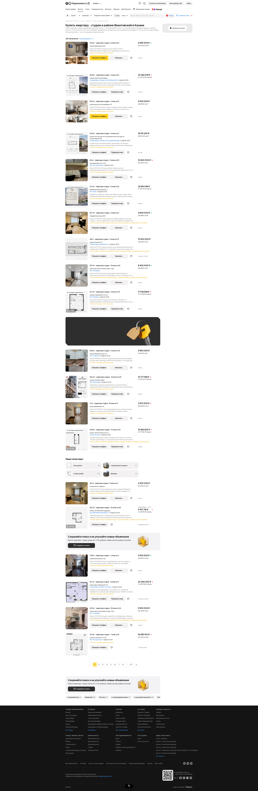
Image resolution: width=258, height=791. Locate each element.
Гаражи (118, 744)
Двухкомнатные (93, 741)
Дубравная (119, 712)
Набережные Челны (162, 718)
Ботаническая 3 (95, 435)
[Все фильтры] (68, 16)
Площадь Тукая (120, 721)
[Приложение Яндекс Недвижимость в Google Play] (184, 778)
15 (131, 664)
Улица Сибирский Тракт (145, 721)
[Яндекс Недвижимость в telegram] (191, 763)
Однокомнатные (93, 744)
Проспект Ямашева (144, 715)
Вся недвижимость (72, 763)
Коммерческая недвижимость (126, 747)
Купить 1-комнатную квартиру (166, 744)
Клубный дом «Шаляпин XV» (99, 244)
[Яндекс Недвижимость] (78, 3)
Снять (139, 738)
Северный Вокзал (121, 724)
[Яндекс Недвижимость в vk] (184, 763)
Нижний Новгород (72, 727)
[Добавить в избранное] (131, 57)
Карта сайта (159, 763)
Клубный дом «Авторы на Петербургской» (104, 80)
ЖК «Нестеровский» (96, 165)
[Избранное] (140, 3)
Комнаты (119, 750)
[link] (188, 3)
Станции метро (70, 744)
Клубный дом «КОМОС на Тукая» (100, 587)
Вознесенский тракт (144, 727)
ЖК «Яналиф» (94, 297)
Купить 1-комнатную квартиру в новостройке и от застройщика (177, 750)
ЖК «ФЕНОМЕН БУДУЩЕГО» (99, 513)
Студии (90, 747)
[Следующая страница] (136, 664)
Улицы (68, 747)
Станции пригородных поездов (76, 750)
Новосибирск (70, 718)
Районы (68, 741)
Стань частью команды (96, 763)
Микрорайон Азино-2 (95, 715)
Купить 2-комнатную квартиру (166, 741)
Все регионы (70, 753)
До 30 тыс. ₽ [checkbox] (74, 334)
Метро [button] (171, 15)
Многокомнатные (94, 738)
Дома (117, 738)
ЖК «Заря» (93, 191)
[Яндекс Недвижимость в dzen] (188, 763)
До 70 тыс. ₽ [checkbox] (101, 334)
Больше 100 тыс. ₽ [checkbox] (77, 340)
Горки (117, 715)
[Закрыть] (191, 15)
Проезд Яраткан (143, 724)
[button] (144, 3)
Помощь (149, 763)
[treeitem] (71, 9)
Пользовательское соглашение (116, 763)
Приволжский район (94, 712)
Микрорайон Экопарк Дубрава (98, 727)
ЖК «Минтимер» (95, 382)
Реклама (83, 763)
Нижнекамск (160, 715)
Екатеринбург (70, 721)
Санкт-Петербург (71, 715)
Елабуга (158, 712)
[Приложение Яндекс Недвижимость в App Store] (180, 778)
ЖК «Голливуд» (95, 270)
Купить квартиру (161, 738)
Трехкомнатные (93, 750)
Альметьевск (160, 724)
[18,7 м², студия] (78, 224)
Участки (118, 741)
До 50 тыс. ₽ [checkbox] (87, 334)
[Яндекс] (188, 787)
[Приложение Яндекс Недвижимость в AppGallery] (187, 778)
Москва (68, 712)
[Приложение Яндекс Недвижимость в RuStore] (191, 778)
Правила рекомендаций (137, 763)
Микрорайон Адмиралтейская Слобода (101, 724)
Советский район (93, 718)
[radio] (99, 665)
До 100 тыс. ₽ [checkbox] (115, 334)
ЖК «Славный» (94, 356)
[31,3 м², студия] (78, 645)
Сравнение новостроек (73, 738)
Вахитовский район (94, 721)
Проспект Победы (121, 727)
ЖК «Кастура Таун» (96, 639)
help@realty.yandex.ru (105, 776)
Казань (92, 78)
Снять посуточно (143, 741)
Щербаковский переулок (98, 189)
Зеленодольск (160, 727)
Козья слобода (120, 718)
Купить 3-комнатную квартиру (166, 747)
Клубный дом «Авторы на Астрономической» (105, 140)
